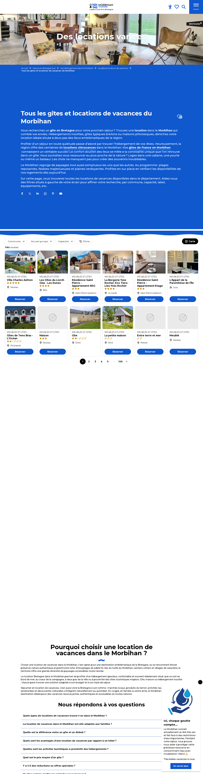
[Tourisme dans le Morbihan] (101, 6)
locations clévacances (80, 147)
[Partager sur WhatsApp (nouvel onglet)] (45, 194)
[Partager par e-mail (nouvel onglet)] (60, 194)
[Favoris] (177, 7)
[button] (183, 7)
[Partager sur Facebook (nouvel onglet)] (22, 194)
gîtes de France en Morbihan (150, 147)
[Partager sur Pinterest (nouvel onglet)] (53, 194)
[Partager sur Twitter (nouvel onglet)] (29, 194)
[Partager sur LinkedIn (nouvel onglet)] (37, 194)
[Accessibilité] (170, 7)
